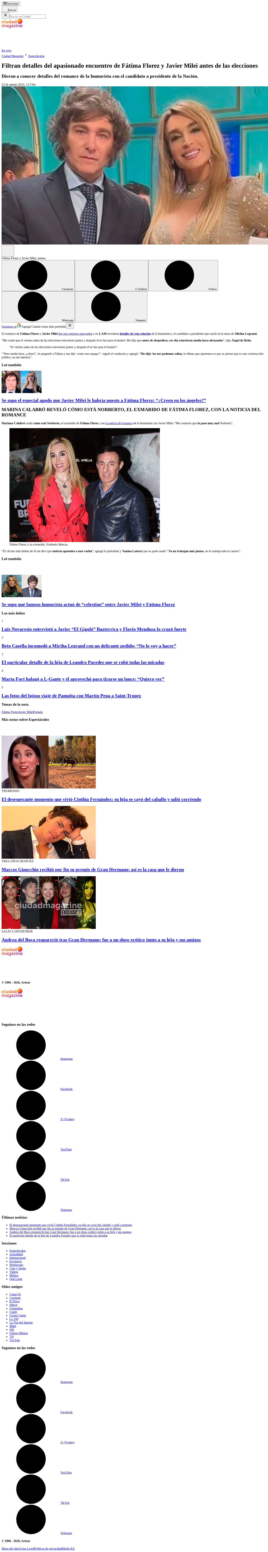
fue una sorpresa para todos (75, 333)
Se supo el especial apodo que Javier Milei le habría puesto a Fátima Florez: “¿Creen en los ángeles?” (104, 400)
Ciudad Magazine (13, 56)
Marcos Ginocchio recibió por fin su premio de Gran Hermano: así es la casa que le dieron (93, 869)
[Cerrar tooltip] (70, 325)
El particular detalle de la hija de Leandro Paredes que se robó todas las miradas (83, 662)
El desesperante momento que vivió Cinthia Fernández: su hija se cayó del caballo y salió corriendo (101, 799)
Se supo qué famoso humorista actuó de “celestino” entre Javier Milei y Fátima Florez (88, 604)
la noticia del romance (119, 423)
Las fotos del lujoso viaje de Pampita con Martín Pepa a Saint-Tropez (71, 695)
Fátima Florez (10, 712)
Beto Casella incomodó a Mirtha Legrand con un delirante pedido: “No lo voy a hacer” (89, 645)
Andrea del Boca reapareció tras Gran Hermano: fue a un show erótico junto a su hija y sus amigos (101, 939)
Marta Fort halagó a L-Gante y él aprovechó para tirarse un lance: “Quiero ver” (83, 679)
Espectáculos (36, 56)
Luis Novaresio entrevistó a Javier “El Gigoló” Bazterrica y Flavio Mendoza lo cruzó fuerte (94, 629)
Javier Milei (26, 712)
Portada (38, 712)
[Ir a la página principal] (31, 47)
